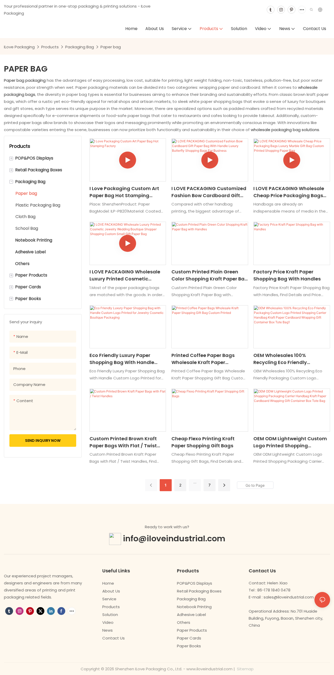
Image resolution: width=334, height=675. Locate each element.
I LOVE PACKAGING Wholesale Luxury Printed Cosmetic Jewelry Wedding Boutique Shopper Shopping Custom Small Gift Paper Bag (125, 275)
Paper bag (110, 47)
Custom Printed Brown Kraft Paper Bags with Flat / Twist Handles (123, 442)
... (194, 482)
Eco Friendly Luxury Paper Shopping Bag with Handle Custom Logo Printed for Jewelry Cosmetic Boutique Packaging (123, 359)
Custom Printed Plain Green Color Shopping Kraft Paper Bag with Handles (209, 275)
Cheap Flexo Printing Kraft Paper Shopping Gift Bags (203, 442)
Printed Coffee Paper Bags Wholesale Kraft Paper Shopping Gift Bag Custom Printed (203, 359)
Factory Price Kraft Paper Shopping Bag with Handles (287, 275)
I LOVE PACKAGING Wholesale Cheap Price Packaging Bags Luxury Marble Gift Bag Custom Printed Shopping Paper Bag (290, 192)
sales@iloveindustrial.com (289, 597)
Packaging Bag (79, 47)
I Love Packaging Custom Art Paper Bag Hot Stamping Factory (124, 192)
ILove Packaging (19, 47)
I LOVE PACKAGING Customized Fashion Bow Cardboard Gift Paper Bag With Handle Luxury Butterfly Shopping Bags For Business (208, 192)
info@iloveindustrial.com (174, 538)
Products (50, 47)
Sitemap (245, 669)
